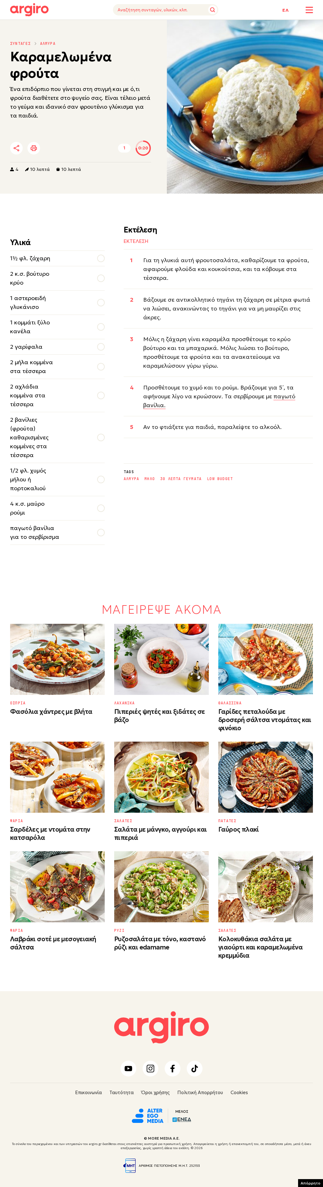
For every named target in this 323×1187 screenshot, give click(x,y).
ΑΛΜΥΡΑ (48, 43)
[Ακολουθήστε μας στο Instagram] (150, 1068)
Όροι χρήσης (155, 1092)
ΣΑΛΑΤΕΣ (123, 820)
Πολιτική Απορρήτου (200, 1092)
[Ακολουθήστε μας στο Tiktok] (195, 1068)
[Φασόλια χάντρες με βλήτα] (57, 659)
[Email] (104, 148)
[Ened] (182, 1119)
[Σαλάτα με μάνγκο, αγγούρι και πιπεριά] (161, 777)
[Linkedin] (69, 148)
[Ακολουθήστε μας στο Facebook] (172, 1068)
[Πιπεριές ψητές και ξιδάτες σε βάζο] (161, 659)
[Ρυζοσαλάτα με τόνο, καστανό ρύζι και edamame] (161, 886)
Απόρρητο (310, 1183)
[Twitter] (52, 148)
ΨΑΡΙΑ (16, 820)
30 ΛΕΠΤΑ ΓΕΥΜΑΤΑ (181, 478)
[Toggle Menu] (309, 10)
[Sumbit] (212, 9)
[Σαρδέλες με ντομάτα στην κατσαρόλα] (57, 777)
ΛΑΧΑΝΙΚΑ (124, 703)
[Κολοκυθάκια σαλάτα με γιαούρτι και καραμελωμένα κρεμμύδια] (265, 886)
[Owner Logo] (147, 1115)
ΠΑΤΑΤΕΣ (227, 820)
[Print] (33, 148)
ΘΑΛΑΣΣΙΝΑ (230, 703)
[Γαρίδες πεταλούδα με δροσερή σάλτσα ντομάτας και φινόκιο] (265, 659)
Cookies (239, 1092)
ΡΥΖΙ (119, 930)
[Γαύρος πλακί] (265, 777)
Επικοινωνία (88, 1092)
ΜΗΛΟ (149, 478)
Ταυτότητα (121, 1092)
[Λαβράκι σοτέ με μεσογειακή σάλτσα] (57, 886)
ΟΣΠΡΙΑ (18, 703)
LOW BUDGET (220, 478)
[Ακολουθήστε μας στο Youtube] (128, 1068)
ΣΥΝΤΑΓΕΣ (20, 43)
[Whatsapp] (87, 148)
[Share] (16, 148)
